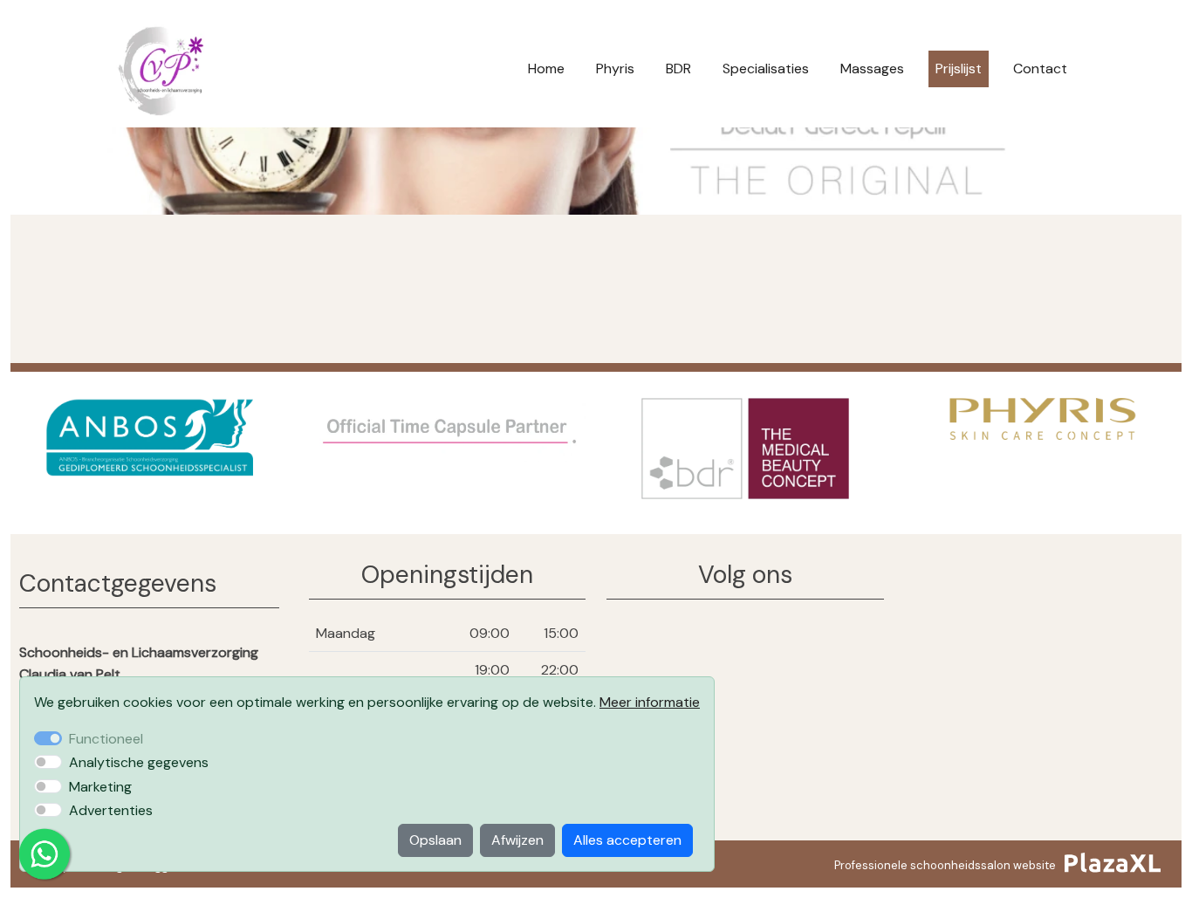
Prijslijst (958, 68)
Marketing (100, 787)
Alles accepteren (627, 840)
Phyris (615, 68)
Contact (1040, 68)
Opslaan (435, 840)
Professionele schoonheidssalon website (945, 865)
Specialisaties (766, 68)
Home (546, 68)
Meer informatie (649, 702)
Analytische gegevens (139, 762)
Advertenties (111, 810)
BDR (678, 68)
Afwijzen (517, 840)
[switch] (48, 762)
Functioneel (106, 739)
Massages (872, 68)
